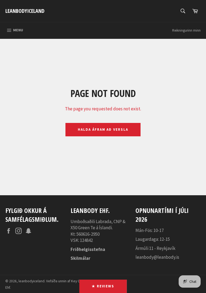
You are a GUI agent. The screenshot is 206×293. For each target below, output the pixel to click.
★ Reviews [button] (103, 286)
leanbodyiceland (25, 10)
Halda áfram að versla (103, 129)
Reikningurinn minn (186, 30)
